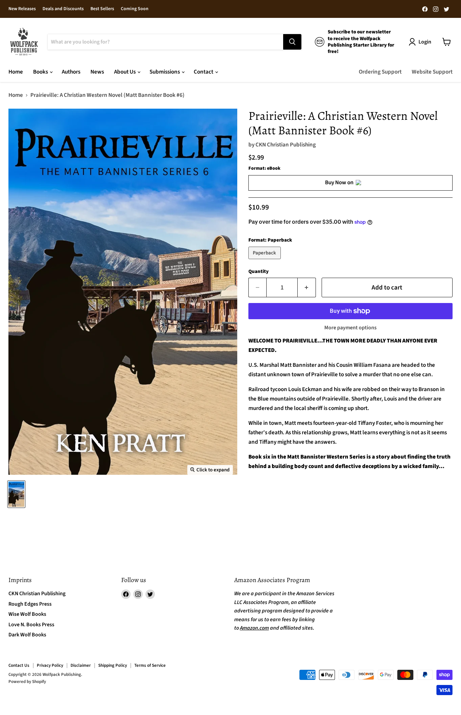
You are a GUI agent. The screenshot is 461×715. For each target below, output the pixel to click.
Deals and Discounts (63, 9)
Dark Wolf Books (27, 634)
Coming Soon (134, 9)
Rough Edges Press (30, 604)
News (97, 72)
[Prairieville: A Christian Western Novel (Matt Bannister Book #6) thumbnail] (16, 494)
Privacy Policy (50, 665)
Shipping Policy (112, 665)
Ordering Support (380, 72)
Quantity (258, 271)
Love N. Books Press (31, 624)
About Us (125, 72)
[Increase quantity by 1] (307, 287)
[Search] (292, 42)
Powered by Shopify (27, 682)
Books (41, 72)
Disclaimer (81, 665)
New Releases (22, 9)
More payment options (350, 328)
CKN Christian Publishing (285, 145)
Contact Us (18, 665)
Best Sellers (102, 9)
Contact (204, 72)
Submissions (165, 72)
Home (15, 72)
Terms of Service (150, 665)
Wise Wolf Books (27, 614)
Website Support (432, 72)
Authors (71, 72)
